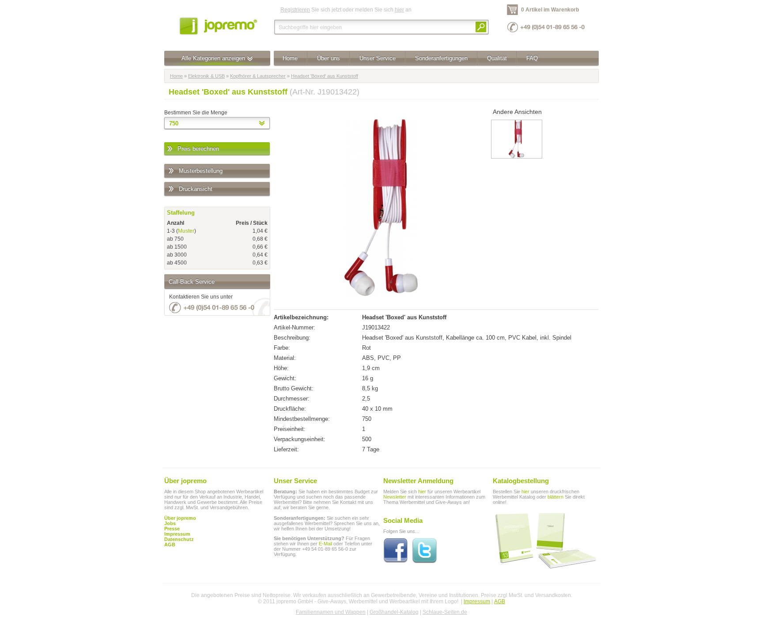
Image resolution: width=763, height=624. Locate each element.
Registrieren (295, 10)
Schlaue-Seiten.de (445, 612)
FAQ (532, 58)
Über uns (328, 58)
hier (399, 10)
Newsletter (394, 496)
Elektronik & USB (206, 76)
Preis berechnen (198, 148)
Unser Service (377, 58)
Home (290, 58)
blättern (555, 496)
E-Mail (325, 543)
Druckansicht (195, 188)
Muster (186, 231)
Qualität (497, 58)
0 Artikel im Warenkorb (550, 10)
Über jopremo (180, 518)
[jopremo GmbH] (217, 25)
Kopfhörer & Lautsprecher (258, 76)
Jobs (170, 523)
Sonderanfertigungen (441, 58)
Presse (172, 528)
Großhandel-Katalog (394, 612)
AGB (169, 544)
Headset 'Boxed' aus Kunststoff (324, 76)
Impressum (477, 601)
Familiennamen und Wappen (331, 612)
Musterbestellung (201, 170)
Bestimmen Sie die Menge (195, 113)
